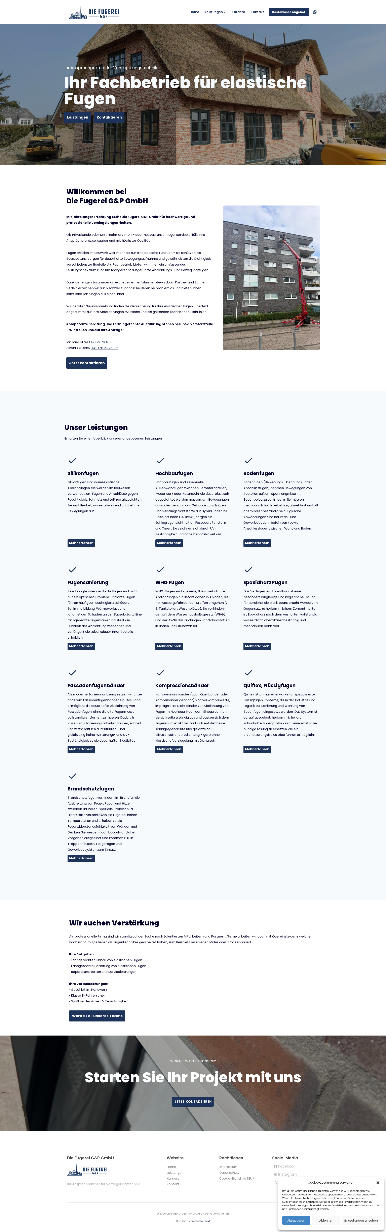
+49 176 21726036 (104, 348)
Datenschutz (229, 1172)
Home (194, 12)
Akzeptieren (296, 1220)
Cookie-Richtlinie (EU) (236, 1178)
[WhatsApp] (315, 12)
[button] (378, 1183)
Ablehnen (326, 1220)
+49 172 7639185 (101, 342)
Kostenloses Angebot (288, 12)
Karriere (238, 12)
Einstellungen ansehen (361, 1220)
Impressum (228, 1167)
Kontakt (257, 12)
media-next (202, 1221)
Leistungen (175, 1172)
